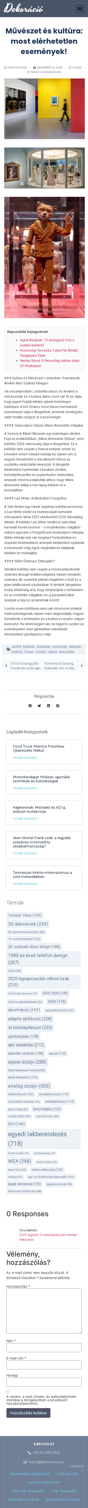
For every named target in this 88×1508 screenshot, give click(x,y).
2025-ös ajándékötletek (25, 1002)
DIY (16, 1124)
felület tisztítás (18, 1153)
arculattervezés (54, 1094)
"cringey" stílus (24, 915)
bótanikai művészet (52, 647)
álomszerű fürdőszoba (24, 1191)
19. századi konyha (24, 939)
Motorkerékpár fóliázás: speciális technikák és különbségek (41, 779)
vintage (15, 1176)
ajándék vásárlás (26, 1053)
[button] (80, 8)
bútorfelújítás (47, 1109)
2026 (57, 1001)
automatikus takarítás (24, 1101)
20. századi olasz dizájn (34, 946)
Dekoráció (23, 8)
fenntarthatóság (44, 1153)
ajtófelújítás (23, 1036)
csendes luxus (47, 1116)
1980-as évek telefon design (37, 959)
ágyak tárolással (24, 1184)
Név (11, 1340)
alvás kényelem (23, 1077)
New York (17, 1169)
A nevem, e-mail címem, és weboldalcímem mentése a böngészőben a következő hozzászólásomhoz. (41, 1400)
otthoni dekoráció (47, 1169)
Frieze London (35, 652)
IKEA (19, 1161)
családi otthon (19, 1116)
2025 (14, 970)
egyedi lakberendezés (37, 1138)
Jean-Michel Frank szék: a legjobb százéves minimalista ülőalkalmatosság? (42, 842)
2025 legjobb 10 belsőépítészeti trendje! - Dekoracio (49, 1237)
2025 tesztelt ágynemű (22, 993)
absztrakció (24, 1009)
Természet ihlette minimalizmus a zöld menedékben (42, 875)
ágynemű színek (59, 1184)
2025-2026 (55, 993)
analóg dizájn (29, 1086)
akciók (57, 1053)
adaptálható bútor (59, 1010)
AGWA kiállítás (23, 647)
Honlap (12, 1375)
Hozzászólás (18, 1286)
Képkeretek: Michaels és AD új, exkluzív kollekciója (39, 809)
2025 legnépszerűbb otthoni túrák (38, 981)
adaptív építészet (30, 1018)
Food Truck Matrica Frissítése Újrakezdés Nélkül (38, 748)
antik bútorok (21, 1094)
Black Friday (18, 1109)
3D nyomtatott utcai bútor (26, 932)
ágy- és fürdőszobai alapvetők (51, 1176)
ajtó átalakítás (26, 1045)
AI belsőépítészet (30, 1027)
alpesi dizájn (27, 1062)
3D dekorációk (28, 924)
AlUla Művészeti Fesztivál (26, 1070)
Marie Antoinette (61, 652)
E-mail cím (16, 1358)
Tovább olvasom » (25, 757)
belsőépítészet (59, 1101)
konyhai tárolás (47, 1162)
